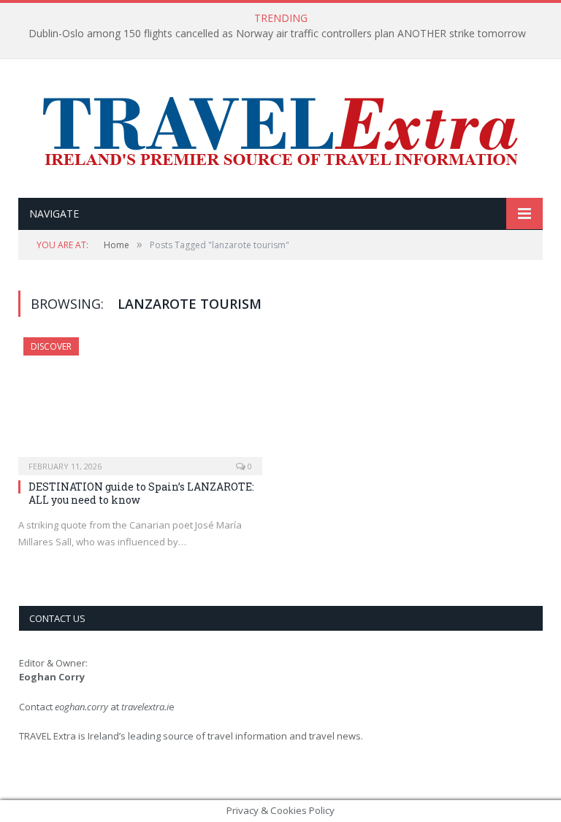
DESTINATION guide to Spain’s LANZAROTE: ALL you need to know (141, 493)
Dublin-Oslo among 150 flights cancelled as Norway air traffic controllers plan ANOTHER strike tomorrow (277, 33)
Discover (51, 346)
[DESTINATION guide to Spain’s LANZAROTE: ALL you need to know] (140, 401)
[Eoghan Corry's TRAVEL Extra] (280, 130)
